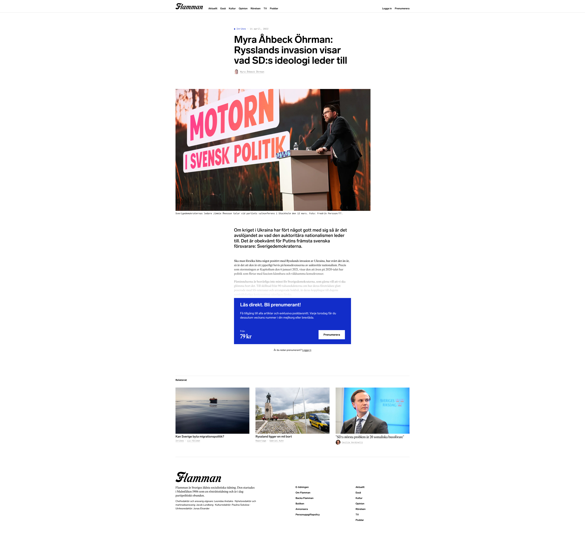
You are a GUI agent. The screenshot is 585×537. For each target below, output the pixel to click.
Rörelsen (256, 8)
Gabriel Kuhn (276, 440)
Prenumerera (402, 8)
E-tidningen (302, 487)
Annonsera (302, 509)
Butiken (300, 503)
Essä (223, 8)
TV (265, 8)
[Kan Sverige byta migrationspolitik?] (212, 411)
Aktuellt (212, 8)
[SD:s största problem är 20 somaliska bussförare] (373, 411)
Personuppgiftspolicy (308, 514)
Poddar (274, 8)
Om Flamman (303, 492)
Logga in (387, 8)
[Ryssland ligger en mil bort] (292, 411)
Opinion (243, 8)
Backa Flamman (305, 498)
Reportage (260, 440)
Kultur (232, 8)
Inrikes (241, 28)
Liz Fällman (193, 440)
